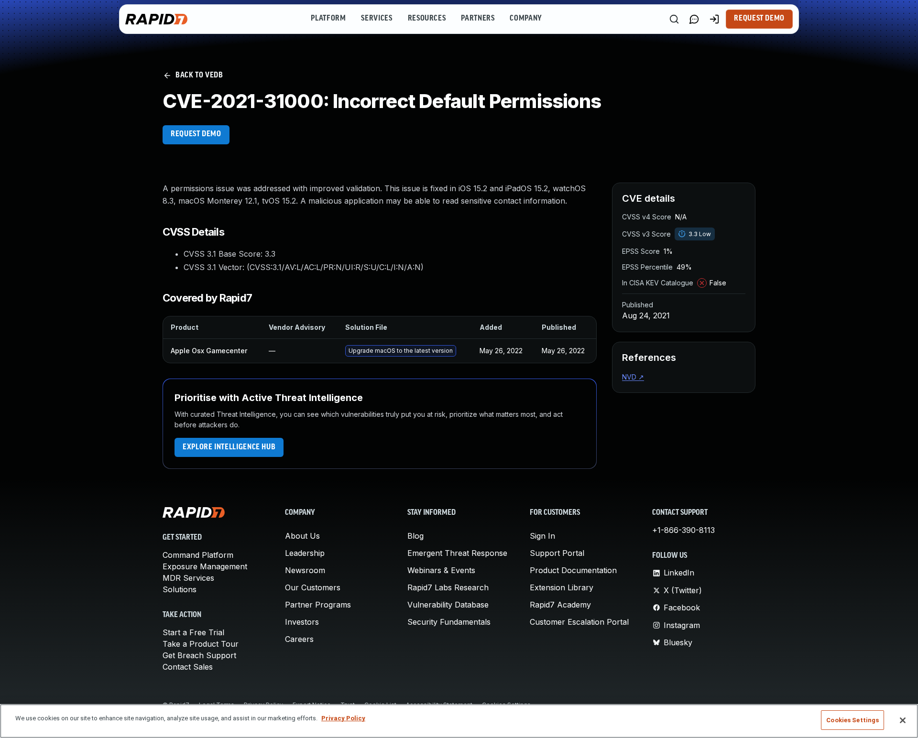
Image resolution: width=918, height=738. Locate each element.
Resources (427, 18)
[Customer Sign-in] (714, 19)
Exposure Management (205, 566)
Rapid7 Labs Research (448, 587)
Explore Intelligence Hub (229, 447)
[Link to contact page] (694, 19)
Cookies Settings (852, 720)
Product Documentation (573, 570)
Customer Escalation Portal (579, 622)
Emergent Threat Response (457, 553)
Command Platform (198, 555)
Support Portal (557, 553)
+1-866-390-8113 (683, 530)
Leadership (305, 553)
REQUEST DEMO (196, 134)
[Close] (902, 720)
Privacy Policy (343, 718)
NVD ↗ (633, 377)
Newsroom (305, 570)
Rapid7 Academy (560, 604)
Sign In (542, 536)
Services (376, 18)
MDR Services (188, 578)
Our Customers (312, 587)
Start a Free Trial (193, 632)
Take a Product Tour (201, 644)
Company (526, 18)
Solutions (180, 589)
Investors (302, 622)
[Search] (674, 19)
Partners (477, 18)
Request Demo (759, 18)
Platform (328, 18)
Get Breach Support (199, 655)
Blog (415, 536)
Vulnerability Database (448, 604)
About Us (302, 536)
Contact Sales (188, 667)
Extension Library (561, 587)
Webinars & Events (441, 570)
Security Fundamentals (449, 622)
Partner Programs (318, 604)
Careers (299, 639)
